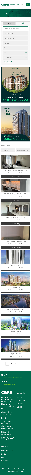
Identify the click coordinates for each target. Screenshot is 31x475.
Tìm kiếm (7, 62)
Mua (2, 457)
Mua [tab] (9, 23)
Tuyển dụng (21, 400)
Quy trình (4, 460)
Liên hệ (19, 407)
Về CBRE (20, 397)
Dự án (3, 454)
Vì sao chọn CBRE (7, 451)
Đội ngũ (20, 404)
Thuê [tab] (22, 23)
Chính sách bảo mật (8, 469)
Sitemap (21, 469)
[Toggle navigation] (28, 4)
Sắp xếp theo (5, 146)
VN (18, 4)
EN (22, 4)
